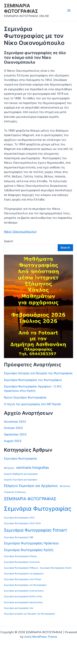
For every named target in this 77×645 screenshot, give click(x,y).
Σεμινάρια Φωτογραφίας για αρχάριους (24, 573)
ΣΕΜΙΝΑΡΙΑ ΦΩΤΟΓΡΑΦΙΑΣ (21, 8)
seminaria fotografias (32, 468)
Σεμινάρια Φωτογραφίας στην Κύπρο (22, 579)
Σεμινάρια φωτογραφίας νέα (18, 608)
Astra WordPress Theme (40, 637)
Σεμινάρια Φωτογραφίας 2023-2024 (22, 523)
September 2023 (15, 434)
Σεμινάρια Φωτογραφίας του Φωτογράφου (33, 380)
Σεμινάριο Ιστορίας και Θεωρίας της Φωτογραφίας (38, 373)
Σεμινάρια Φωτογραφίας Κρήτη (28, 550)
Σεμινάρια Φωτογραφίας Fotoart (35, 530)
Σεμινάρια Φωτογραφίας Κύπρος (20, 556)
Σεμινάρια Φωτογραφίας (20, 458)
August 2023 (12, 441)
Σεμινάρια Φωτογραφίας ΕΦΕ (18, 537)
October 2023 (13, 428)
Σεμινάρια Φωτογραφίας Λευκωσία (22, 562)
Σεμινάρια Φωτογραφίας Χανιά (55, 568)
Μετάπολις (65, 486)
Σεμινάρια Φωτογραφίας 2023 (19, 517)
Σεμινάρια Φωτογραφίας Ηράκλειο (31, 543)
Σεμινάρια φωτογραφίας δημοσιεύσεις (23, 602)
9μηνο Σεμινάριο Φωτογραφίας (25, 397)
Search (8, 241)
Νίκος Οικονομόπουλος (20, 231)
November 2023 (15, 421)
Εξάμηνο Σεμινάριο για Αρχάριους (31, 486)
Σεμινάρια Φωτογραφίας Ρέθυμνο (21, 568)
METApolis (9, 468)
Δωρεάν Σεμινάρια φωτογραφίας (21, 479)
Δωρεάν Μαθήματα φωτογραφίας (21, 474)
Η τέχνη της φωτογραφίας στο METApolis (32, 404)
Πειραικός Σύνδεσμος (15, 492)
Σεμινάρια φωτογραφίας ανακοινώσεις (24, 590)
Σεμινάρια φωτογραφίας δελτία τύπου (23, 596)
